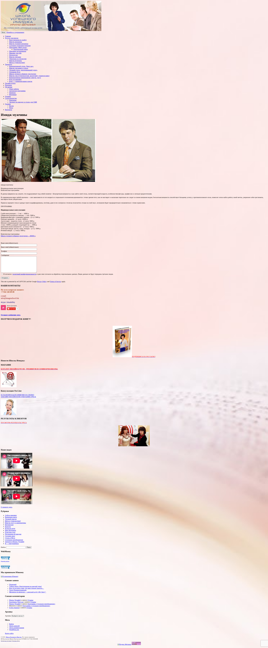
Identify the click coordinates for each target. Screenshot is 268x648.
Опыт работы (14, 89)
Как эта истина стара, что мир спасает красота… (26, 588)
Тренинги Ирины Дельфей (14, 542)
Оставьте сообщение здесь (10, 315)
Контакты (8, 110)
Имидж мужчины (15, 61)
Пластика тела (10, 532)
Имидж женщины (15, 42)
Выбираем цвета (11, 517)
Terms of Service (55, 281)
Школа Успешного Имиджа (14, 637)
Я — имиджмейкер (12, 543)
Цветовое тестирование (17, 51)
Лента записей (14, 626)
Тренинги (8, 64)
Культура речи (10, 528)
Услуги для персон (11, 38)
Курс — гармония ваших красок (20, 81)
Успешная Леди (14, 72)
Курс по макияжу (15, 79)
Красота (8, 527)
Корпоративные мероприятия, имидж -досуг (25, 78)
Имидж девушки (15, 57)
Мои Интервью (10, 530)
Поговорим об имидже (13, 534)
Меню (3, 32)
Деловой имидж (11, 519)
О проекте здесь (6, 507)
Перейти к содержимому (15, 32)
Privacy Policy (42, 281)
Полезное (8, 85)
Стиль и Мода (10, 538)
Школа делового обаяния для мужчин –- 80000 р (18, 236)
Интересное (9, 525)
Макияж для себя (15, 53)
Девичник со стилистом (17, 59)
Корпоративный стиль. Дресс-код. (21, 66)
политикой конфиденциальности (24, 274)
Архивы (8, 616)
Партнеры (12, 100)
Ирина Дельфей (15, 600)
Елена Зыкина (14, 608)
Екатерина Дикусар (16, 602)
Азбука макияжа (11, 515)
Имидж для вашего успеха (18, 68)
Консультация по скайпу (18, 40)
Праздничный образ (20, 49)
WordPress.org (14, 630)
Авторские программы (17, 91)
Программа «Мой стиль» (18, 47)
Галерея (8, 104)
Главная (8, 36)
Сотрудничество (11, 98)
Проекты (12, 93)
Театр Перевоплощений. (18, 590)
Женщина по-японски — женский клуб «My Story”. (27, 592)
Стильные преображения (14, 540)
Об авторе (8, 87)
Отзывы (8, 96)
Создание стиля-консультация (19, 45)
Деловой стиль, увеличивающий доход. (23, 70)
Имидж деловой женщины (18, 44)
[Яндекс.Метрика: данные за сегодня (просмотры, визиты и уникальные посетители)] (124, 644)
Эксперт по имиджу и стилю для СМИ (23, 102)
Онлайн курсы (10, 83)
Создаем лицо (10, 536)
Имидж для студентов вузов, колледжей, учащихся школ (29, 76)
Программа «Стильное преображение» (41, 604)
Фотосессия (13, 55)
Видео (11, 106)
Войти (11, 624)
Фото (11, 108)
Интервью (13, 94)
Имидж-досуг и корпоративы (15, 523)
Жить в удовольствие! (17, 62)
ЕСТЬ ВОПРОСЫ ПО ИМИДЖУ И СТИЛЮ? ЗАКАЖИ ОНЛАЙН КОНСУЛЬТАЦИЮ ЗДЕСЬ (18, 396)
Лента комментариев (16, 628)
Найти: (3, 547)
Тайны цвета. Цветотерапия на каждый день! (25, 586)
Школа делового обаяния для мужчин (22, 74)
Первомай (12, 584)
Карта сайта (9, 633)
